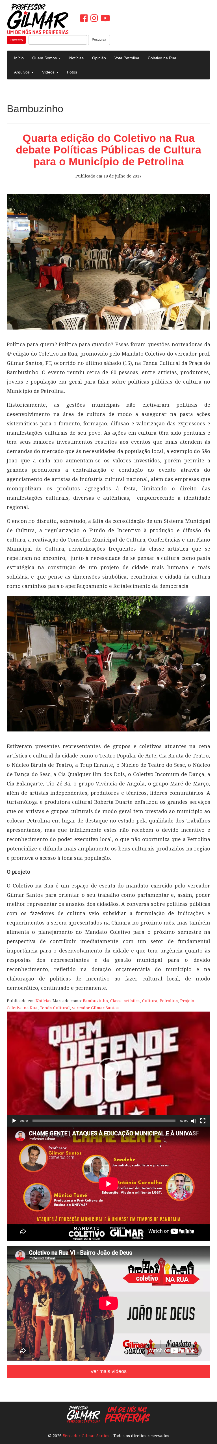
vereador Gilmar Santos (95, 1007)
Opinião (99, 58)
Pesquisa (99, 40)
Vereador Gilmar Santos (86, 1435)
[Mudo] (194, 1121)
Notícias (76, 58)
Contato (16, 39)
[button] (108, 1069)
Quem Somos (45, 58)
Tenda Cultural (55, 1007)
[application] (108, 1069)
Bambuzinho (95, 1000)
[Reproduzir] (14, 1121)
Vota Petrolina (126, 58)
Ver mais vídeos (108, 1371)
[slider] (103, 1121)
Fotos (72, 72)
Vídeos (49, 72)
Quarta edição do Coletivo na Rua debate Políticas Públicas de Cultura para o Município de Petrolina (108, 150)
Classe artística (125, 1000)
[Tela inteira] (203, 1121)
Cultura (149, 1000)
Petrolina (169, 1000)
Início (19, 58)
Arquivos (22, 72)
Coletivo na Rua (162, 58)
